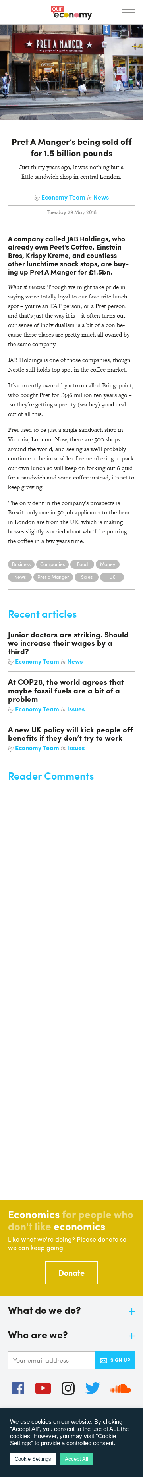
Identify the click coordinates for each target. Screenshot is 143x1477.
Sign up (120, 1359)
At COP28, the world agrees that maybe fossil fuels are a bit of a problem (66, 690)
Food (82, 564)
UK (112, 576)
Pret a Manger (53, 576)
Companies (52, 564)
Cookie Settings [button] (33, 1459)
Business (21, 564)
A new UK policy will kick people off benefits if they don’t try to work (70, 733)
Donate (71, 1272)
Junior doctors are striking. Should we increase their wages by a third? (68, 643)
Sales (87, 576)
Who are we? (38, 1335)
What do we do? (44, 1310)
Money (107, 564)
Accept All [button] (76, 1459)
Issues (76, 708)
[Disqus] (71, 885)
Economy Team (64, 197)
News (101, 197)
